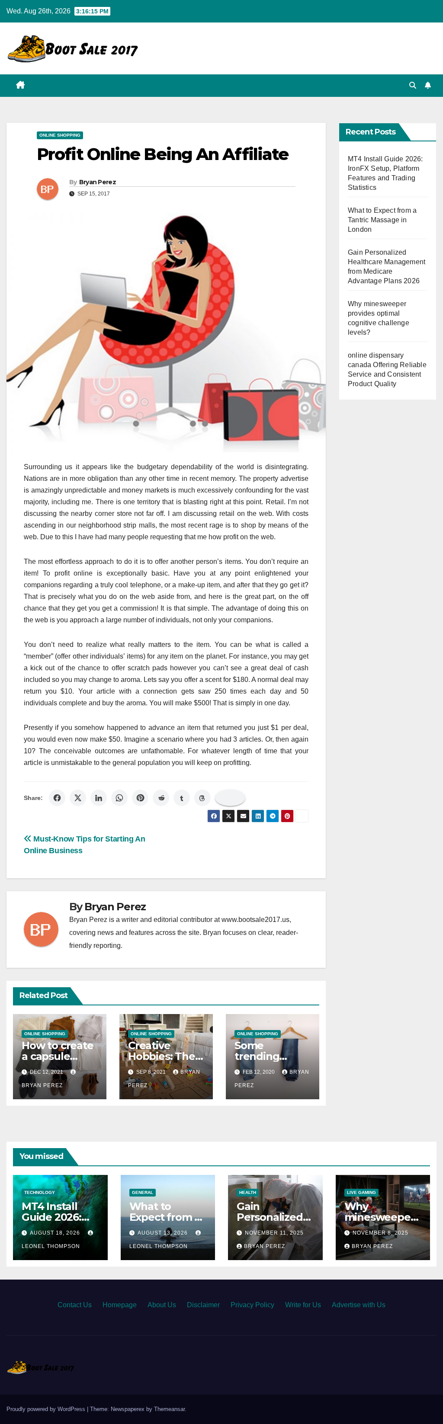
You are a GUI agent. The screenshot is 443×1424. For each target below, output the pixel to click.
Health (247, 1192)
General (142, 1192)
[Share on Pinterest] (140, 798)
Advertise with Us (358, 1305)
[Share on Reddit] (161, 798)
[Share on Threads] (202, 798)
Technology (39, 1192)
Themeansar (169, 1409)
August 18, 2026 (56, 1233)
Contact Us (75, 1305)
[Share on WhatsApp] (119, 798)
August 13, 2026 (163, 1233)
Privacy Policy (252, 1305)
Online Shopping (59, 135)
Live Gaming (361, 1192)
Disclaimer (203, 1305)
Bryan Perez (97, 182)
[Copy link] (230, 798)
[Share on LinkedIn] (98, 798)
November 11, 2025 (274, 1233)
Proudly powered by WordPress (46, 1409)
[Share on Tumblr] (181, 798)
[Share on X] (78, 798)
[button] (412, 85)
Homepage (120, 1305)
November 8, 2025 (380, 1233)
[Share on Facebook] (57, 798)
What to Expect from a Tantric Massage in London (382, 220)
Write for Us (303, 1305)
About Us (162, 1305)
